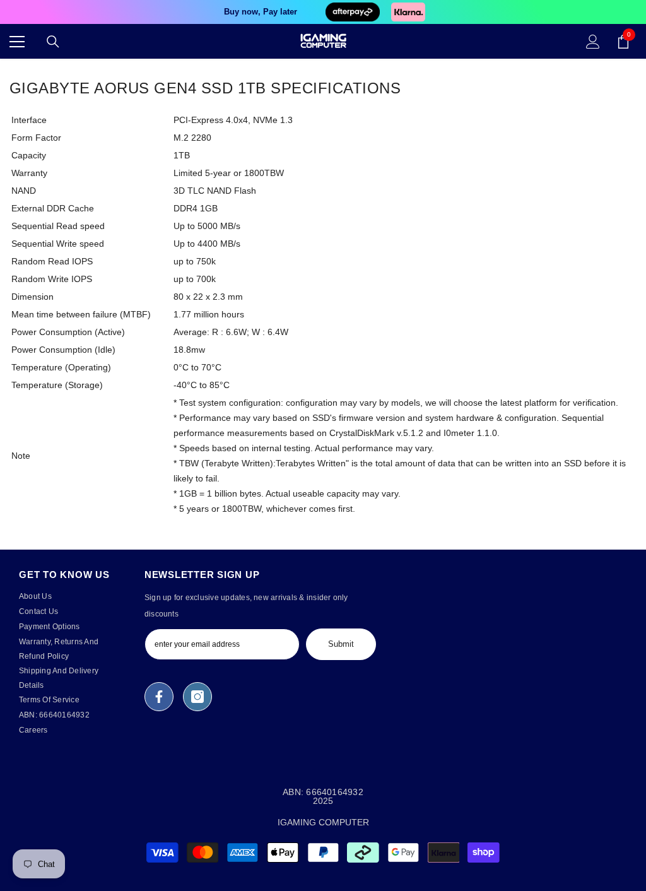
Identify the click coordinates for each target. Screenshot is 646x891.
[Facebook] (158, 696)
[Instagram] (197, 696)
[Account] (593, 42)
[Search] (53, 41)
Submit (341, 644)
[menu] (17, 41)
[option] (323, 12)
